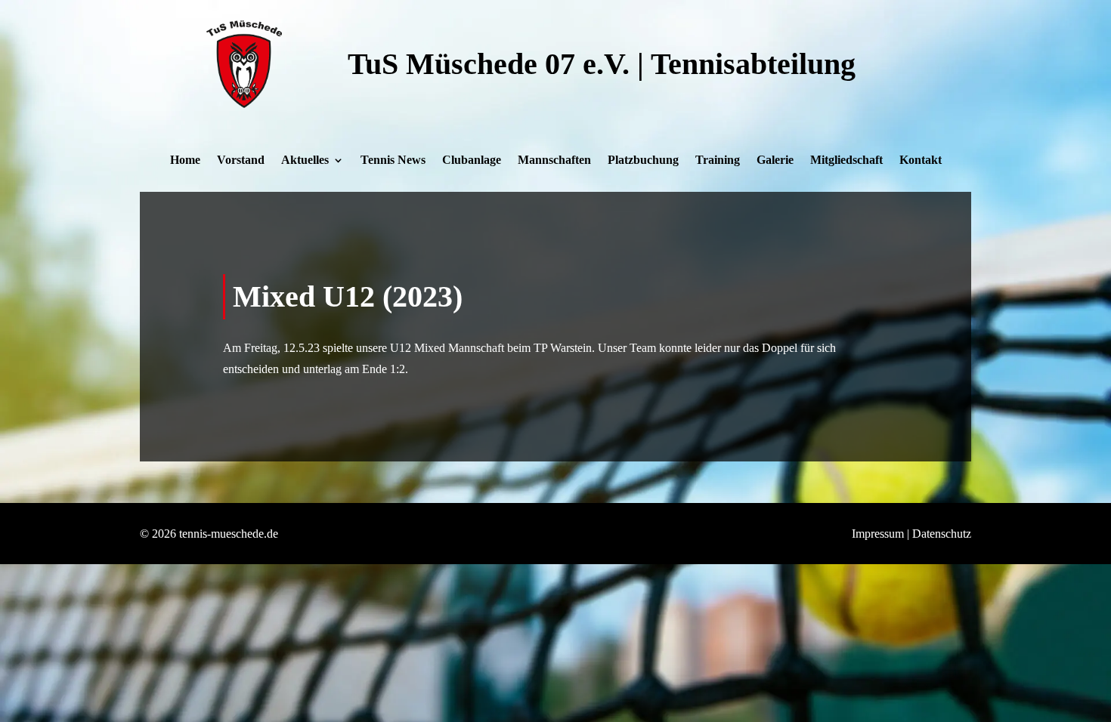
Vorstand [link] (241, 160)
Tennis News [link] (393, 160)
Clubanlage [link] (471, 160)
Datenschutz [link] (941, 533)
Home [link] (185, 160)
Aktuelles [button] (305, 160)
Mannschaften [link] (554, 160)
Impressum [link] (878, 533)
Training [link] (717, 160)
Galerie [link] (775, 160)
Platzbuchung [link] (643, 160)
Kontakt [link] (920, 160)
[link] (244, 103)
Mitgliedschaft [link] (846, 160)
